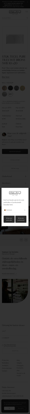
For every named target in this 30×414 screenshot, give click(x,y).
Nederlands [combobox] (9, 210)
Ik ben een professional (21, 219)
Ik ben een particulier (9, 219)
